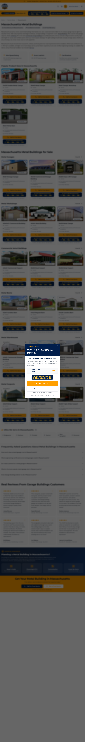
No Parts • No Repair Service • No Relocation (42, 392)
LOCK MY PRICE (42, 384)
